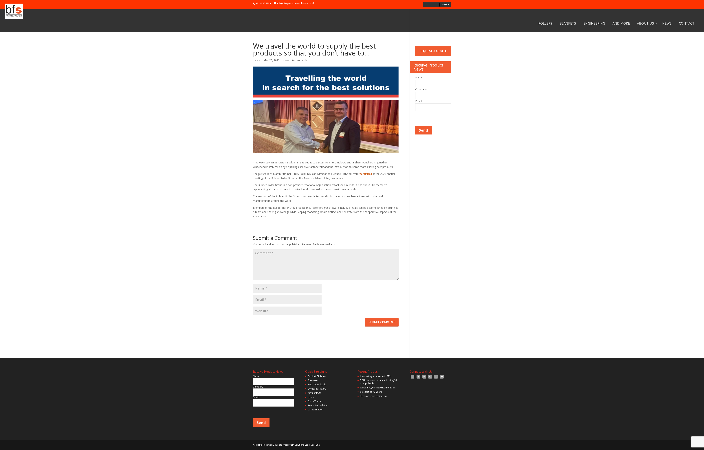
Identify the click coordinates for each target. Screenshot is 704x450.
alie (258, 60)
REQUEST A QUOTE (433, 51)
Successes (313, 380)
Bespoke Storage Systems (373, 396)
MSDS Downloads (317, 384)
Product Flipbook (317, 376)
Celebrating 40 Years (371, 391)
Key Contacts (314, 392)
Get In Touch (314, 401)
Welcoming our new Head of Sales (377, 387)
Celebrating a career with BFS (375, 376)
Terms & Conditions (318, 405)
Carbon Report (315, 409)
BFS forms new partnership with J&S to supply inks (378, 382)
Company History (317, 388)
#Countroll (365, 174)
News (286, 60)
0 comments (299, 60)
